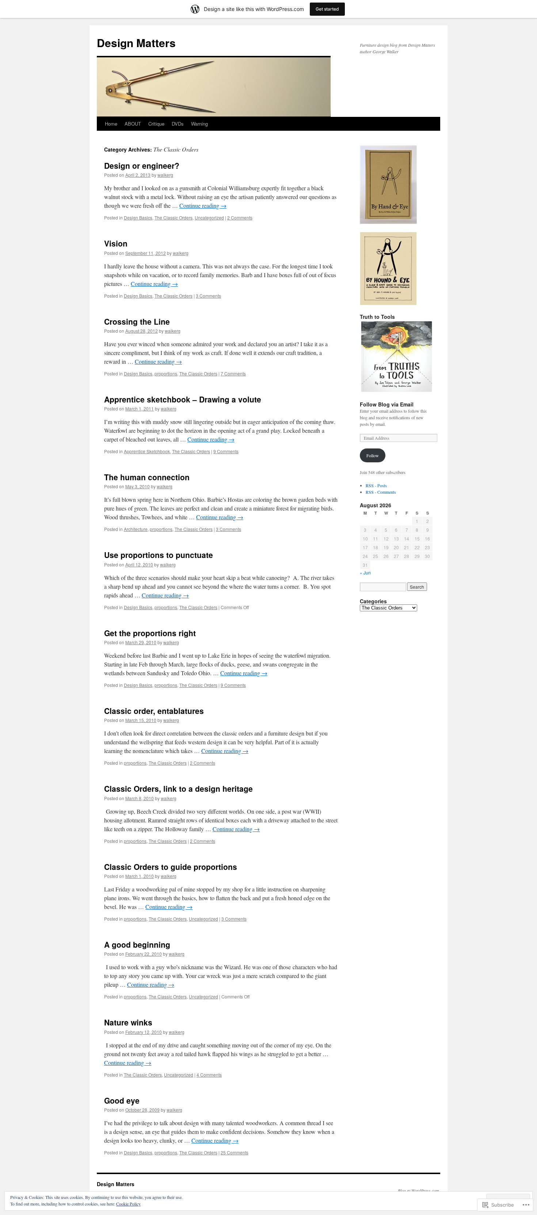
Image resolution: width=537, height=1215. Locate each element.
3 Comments (208, 296)
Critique (156, 123)
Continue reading (202, 205)
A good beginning (137, 944)
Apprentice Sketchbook (147, 451)
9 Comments (226, 451)
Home (111, 123)
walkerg (165, 175)
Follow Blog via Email (387, 404)
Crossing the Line (137, 321)
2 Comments (239, 217)
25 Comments (234, 1152)
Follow (372, 455)
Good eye (122, 1100)
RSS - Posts (376, 485)
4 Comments (209, 1074)
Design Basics (138, 217)
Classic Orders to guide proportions (170, 866)
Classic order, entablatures (154, 710)
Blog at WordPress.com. (419, 1190)
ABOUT (133, 123)
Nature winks (128, 1022)
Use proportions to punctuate (158, 554)
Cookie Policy (128, 1204)
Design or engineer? (141, 165)
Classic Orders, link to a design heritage (178, 788)
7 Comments (233, 373)
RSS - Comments (381, 492)
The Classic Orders (174, 217)
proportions (166, 373)
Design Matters (136, 42)
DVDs (178, 123)
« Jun (365, 572)
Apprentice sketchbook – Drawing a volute (182, 399)
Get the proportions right (150, 632)
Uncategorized (209, 217)
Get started (327, 9)
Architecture (136, 529)
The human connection (147, 476)
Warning (199, 123)
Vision (115, 243)
